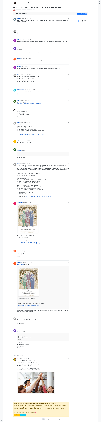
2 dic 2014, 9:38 (28, 47)
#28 (68, 89)
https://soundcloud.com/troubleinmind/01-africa (27, 242)
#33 (68, 148)
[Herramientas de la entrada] (68, 27)
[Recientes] (1, 1)
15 (56, 419)
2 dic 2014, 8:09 (28, 30)
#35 (68, 202)
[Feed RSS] (34, 10)
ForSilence (19, 39)
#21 (68, 18)
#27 (68, 74)
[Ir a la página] (53, 419)
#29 (68, 100)
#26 (68, 66)
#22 (68, 30)
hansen (18, 122)
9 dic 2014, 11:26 (27, 122)
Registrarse (17, 414)
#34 (68, 163)
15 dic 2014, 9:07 (28, 329)
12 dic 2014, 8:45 (27, 163)
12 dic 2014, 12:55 (30, 202)
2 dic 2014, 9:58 (28, 58)
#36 (68, 250)
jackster (18, 140)
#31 (68, 122)
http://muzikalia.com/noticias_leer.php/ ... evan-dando (29, 103)
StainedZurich (20, 202)
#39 (68, 329)
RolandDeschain (20, 148)
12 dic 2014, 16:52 (27, 250)
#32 (68, 140)
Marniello (19, 58)
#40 (68, 358)
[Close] (68, 403)
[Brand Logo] (15, 2)
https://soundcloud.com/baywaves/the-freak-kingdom (29, 243)
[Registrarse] (99, 4)
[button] (1, 421)
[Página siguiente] (62, 419)
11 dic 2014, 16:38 (28, 140)
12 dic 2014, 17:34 (28, 262)
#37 (68, 262)
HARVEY (19, 47)
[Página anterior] (38, 419)
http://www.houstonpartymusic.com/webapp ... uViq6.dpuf (38, 196)
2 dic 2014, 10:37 (29, 66)
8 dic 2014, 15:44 (26, 100)
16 (59, 419)
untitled (18, 18)
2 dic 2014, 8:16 (28, 39)
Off (14, 10)
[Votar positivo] (62, 27)
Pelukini (18, 30)
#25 (68, 58)
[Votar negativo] (66, 27)
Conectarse (23, 414)
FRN (18, 358)
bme (18, 100)
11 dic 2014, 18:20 (31, 148)
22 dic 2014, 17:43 (26, 358)
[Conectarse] (99, 1)
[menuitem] (99, 1)
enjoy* (18, 250)
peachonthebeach (20, 89)
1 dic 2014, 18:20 (28, 18)
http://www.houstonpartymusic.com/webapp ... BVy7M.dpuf (30, 134)
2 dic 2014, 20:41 (28, 74)
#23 (68, 39)
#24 (68, 47)
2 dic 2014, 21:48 (32, 89)
